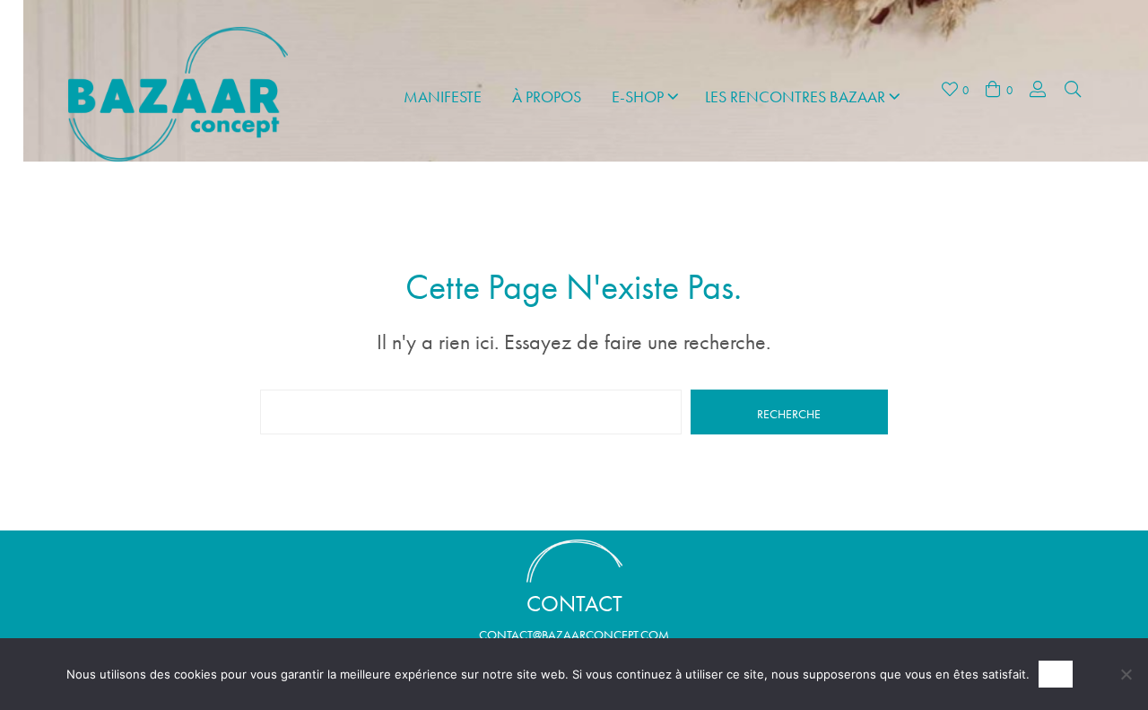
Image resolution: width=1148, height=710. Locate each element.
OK (1056, 674)
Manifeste (443, 96)
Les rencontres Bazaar (795, 96)
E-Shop (638, 96)
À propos (546, 96)
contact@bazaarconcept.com (574, 635)
